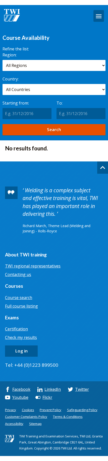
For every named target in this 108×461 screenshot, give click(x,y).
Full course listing (21, 306)
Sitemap (35, 423)
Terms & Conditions (68, 416)
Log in (21, 351)
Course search (18, 297)
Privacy (10, 410)
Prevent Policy (50, 410)
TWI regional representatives (33, 266)
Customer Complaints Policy (26, 416)
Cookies (28, 410)
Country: (11, 79)
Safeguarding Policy (82, 410)
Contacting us (18, 274)
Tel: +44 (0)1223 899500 (31, 365)
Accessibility (14, 423)
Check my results (21, 337)
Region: (10, 55)
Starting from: (16, 103)
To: (60, 103)
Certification (16, 329)
